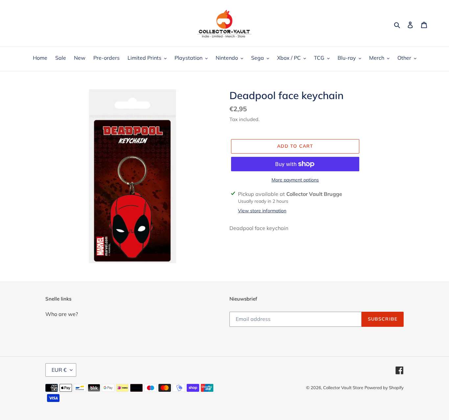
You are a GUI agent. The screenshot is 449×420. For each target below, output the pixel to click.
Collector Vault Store (343, 387)
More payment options (295, 180)
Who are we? (61, 314)
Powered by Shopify (384, 387)
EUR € (59, 370)
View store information (262, 211)
